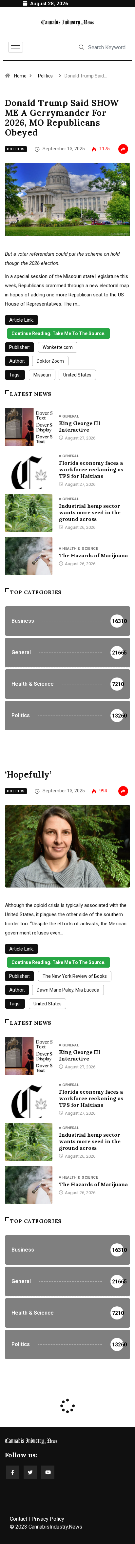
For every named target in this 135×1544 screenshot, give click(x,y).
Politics (45, 75)
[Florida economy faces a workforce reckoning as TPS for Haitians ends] (28, 470)
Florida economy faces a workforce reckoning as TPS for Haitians (91, 469)
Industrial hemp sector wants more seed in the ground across (90, 512)
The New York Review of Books (75, 976)
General (70, 416)
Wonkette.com (58, 347)
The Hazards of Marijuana (93, 555)
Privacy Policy (47, 1519)
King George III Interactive (80, 426)
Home (20, 75)
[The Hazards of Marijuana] (28, 556)
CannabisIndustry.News (55, 1527)
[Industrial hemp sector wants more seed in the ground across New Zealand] (28, 513)
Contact (18, 1519)
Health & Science (80, 549)
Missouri (42, 374)
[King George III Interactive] (28, 427)
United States (77, 374)
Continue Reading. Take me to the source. (58, 333)
